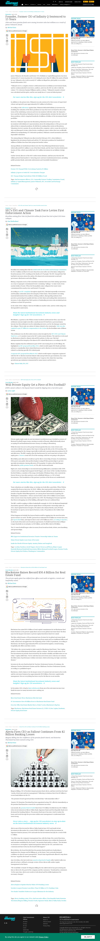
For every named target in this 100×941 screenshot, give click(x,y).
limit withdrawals (34, 688)
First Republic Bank (53, 898)
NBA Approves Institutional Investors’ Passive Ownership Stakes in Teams (34, 536)
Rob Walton (24, 551)
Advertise (45, 923)
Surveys (39, 4)
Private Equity (15, 551)
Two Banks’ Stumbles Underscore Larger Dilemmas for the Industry (32, 891)
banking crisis (23, 898)
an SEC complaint (24, 291)
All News (25, 921)
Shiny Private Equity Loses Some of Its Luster (25, 540)
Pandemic (62, 708)
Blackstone (17, 708)
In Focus (32, 4)
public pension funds (26, 465)
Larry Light (11, 391)
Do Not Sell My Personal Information (69, 932)
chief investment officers (22, 179)
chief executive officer (40, 898)
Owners (21, 455)
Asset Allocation (9, 382)
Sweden (63, 900)
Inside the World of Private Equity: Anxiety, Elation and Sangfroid (31, 543)
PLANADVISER (66, 919)
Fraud (62, 179)
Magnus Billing (23, 900)
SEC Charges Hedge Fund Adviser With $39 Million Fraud (29, 176)
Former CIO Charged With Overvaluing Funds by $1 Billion (29, 169)
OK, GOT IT (88, 937)
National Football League (50, 549)
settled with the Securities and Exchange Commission (49, 269)
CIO (32, 179)
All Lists (25, 925)
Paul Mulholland (13, 221)
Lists (44, 4)
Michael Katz (12, 27)
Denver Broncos (41, 547)
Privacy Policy (43, 937)
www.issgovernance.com (66, 923)
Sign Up (91, 1)
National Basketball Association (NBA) (29, 549)
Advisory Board (68, 1)
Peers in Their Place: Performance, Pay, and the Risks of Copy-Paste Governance (82, 70)
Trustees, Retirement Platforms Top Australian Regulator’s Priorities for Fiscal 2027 (82, 77)
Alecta (16, 898)
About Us (61, 1)
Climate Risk (18, 363)
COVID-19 (47, 708)
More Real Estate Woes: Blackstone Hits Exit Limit (26, 698)
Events (48, 4)
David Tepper (31, 547)
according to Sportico (60, 519)
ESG (24, 363)
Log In (86, 1)
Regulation (7, 208)
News (26, 4)
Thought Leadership (28, 932)
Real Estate (23, 710)
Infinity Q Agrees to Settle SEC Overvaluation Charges (28, 172)
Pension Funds (62, 549)
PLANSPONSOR (75, 919)
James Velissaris (36, 181)
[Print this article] (7, 44)
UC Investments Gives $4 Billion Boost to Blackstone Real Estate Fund (32, 701)
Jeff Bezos (49, 547)
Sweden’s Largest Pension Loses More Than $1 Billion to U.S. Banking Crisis (34, 888)
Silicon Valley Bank (55, 900)
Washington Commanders (36, 551)
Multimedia (54, 4)
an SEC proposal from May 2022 (28, 346)
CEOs (30, 898)
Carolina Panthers (20, 547)
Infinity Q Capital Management (20, 181)
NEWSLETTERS (78, 1)
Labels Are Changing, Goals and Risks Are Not (82, 67)
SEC (43, 181)
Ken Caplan (54, 708)
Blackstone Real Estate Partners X (32, 708)
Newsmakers (8, 14)
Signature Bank (43, 900)
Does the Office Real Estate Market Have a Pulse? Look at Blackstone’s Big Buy (35, 705)
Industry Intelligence (64, 4)
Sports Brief (17, 519)
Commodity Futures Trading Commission (47, 179)
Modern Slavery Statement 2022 (68, 930)
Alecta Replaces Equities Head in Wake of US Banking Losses (30, 884)
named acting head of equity (42, 860)
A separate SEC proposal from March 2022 (24, 353)
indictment (25, 107)
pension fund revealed (28, 808)
